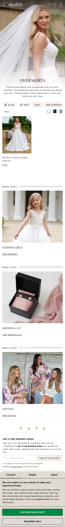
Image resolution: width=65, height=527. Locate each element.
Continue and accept (32, 512)
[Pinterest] (36, 428)
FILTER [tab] (11, 105)
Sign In (61, 5)
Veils (37, 105)
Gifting (8, 409)
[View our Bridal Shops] (55, 5)
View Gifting (9, 415)
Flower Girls (12, 247)
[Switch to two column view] (55, 111)
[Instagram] (44, 428)
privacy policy (17, 466)
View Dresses (9, 254)
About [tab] (54, 474)
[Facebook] (21, 428)
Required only (32, 521)
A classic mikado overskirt (15, 159)
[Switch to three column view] (60, 111)
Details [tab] (32, 474)
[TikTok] (29, 428)
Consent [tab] (10, 474)
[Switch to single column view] (49, 111)
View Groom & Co (12, 334)
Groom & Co (11, 328)
